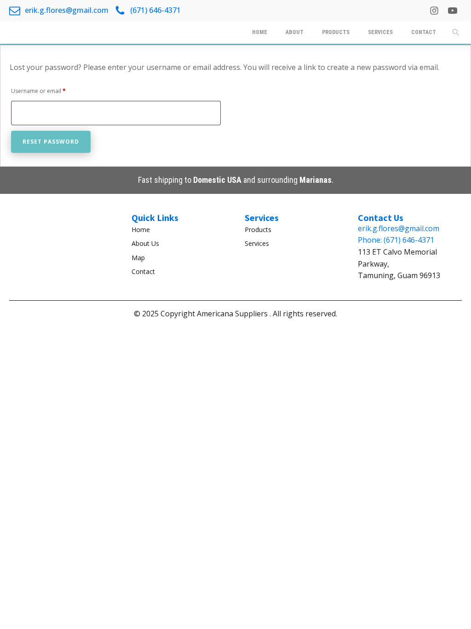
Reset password (51, 142)
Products (258, 229)
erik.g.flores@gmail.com (398, 228)
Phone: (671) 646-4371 (396, 240)
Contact (143, 271)
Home (141, 229)
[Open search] (456, 32)
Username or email (50, 91)
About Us (145, 243)
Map (138, 257)
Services (257, 243)
